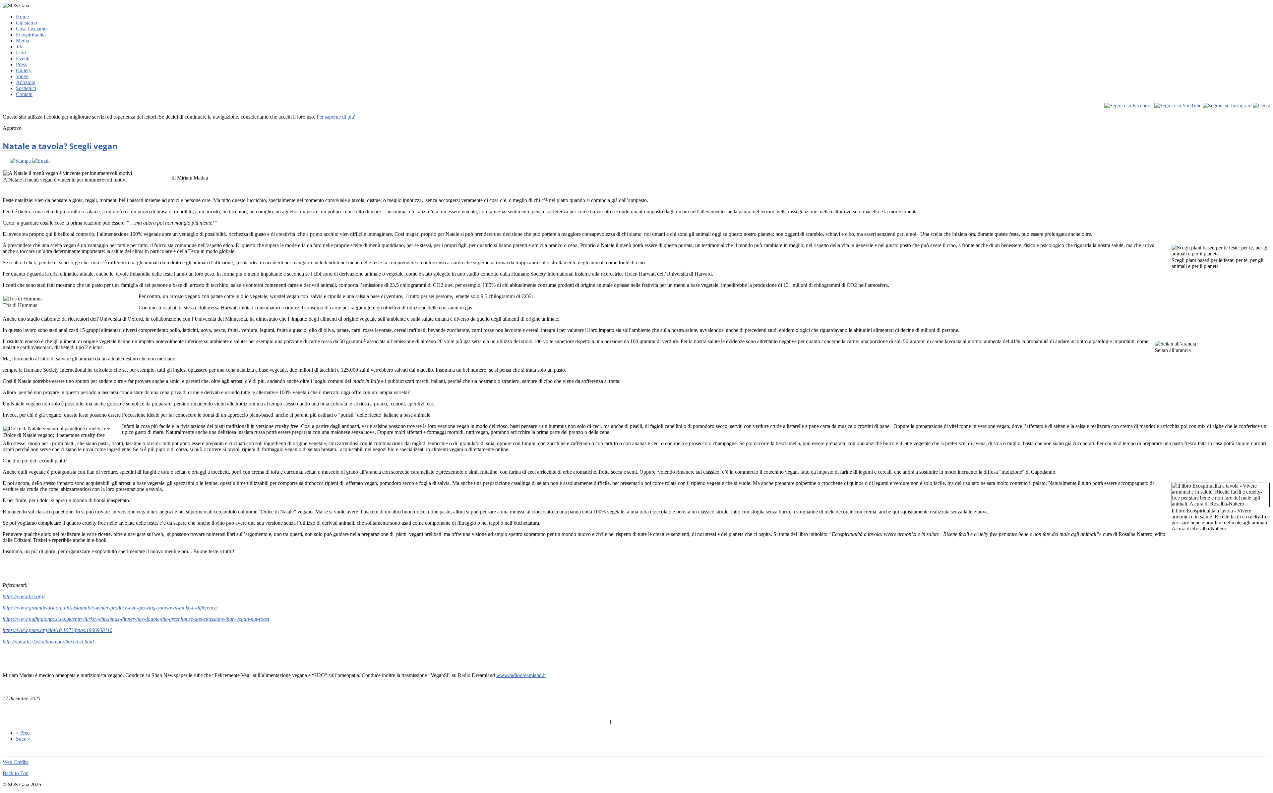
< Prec (23, 733)
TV (19, 46)
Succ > (23, 739)
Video (22, 76)
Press (21, 64)
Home (22, 17)
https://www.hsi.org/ (23, 596)
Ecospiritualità (31, 34)
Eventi (23, 58)
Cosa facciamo (31, 28)
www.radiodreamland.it (521, 675)
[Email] (41, 161)
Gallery (23, 70)
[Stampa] (20, 161)
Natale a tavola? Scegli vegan (60, 145)
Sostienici (26, 88)
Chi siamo (26, 23)
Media (22, 40)
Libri (21, 52)
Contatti (24, 94)
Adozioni (25, 82)
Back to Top (16, 773)
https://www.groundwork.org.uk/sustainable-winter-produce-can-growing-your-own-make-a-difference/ (110, 607)
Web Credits (16, 762)
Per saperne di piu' (336, 117)
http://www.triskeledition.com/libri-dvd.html (48, 641)
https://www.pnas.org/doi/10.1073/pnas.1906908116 (57, 630)
